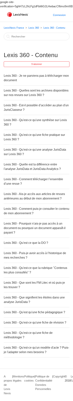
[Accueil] (17, 17)
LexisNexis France (14, 27)
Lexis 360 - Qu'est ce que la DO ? (26, 242)
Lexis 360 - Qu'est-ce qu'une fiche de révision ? (35, 322)
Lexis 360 (33, 27)
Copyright (59, 376)
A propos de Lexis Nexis (8, 385)
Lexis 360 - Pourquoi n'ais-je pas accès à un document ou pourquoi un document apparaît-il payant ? (35, 228)
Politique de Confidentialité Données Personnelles (43, 383)
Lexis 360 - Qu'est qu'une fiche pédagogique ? (34, 312)
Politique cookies (29, 378)
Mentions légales (18, 378)
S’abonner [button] (36, 64)
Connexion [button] (59, 14)
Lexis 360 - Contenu (54, 27)
